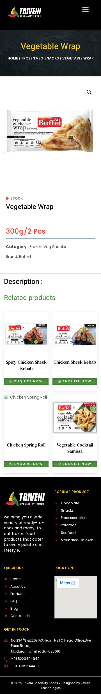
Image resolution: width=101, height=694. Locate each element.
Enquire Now (28, 381)
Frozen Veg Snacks (40, 58)
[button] (85, 9)
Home (13, 58)
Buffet (25, 256)
